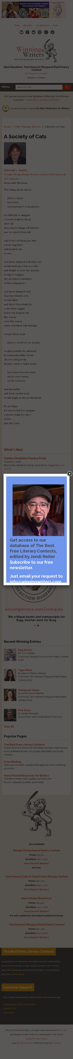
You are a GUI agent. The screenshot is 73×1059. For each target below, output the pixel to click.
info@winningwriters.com (35, 581)
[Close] (69, 474)
